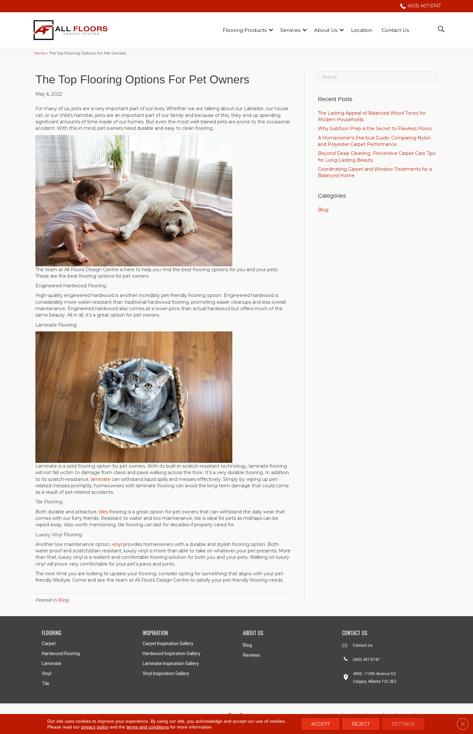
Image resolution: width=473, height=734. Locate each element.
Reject (361, 724)
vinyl (117, 544)
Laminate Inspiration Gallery (171, 663)
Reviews (251, 655)
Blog (63, 600)
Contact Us (395, 30)
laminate (100, 479)
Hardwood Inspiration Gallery (171, 653)
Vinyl (46, 673)
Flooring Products (244, 30)
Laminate (51, 663)
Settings (403, 724)
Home (39, 53)
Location (361, 30)
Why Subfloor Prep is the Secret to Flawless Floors (374, 128)
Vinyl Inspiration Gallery (166, 673)
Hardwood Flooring (61, 653)
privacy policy (94, 726)
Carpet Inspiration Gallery (168, 643)
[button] (270, 30)
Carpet (49, 643)
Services (290, 30)
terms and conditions (147, 726)
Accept (320, 724)
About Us (325, 30)
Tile (45, 683)
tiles (103, 512)
